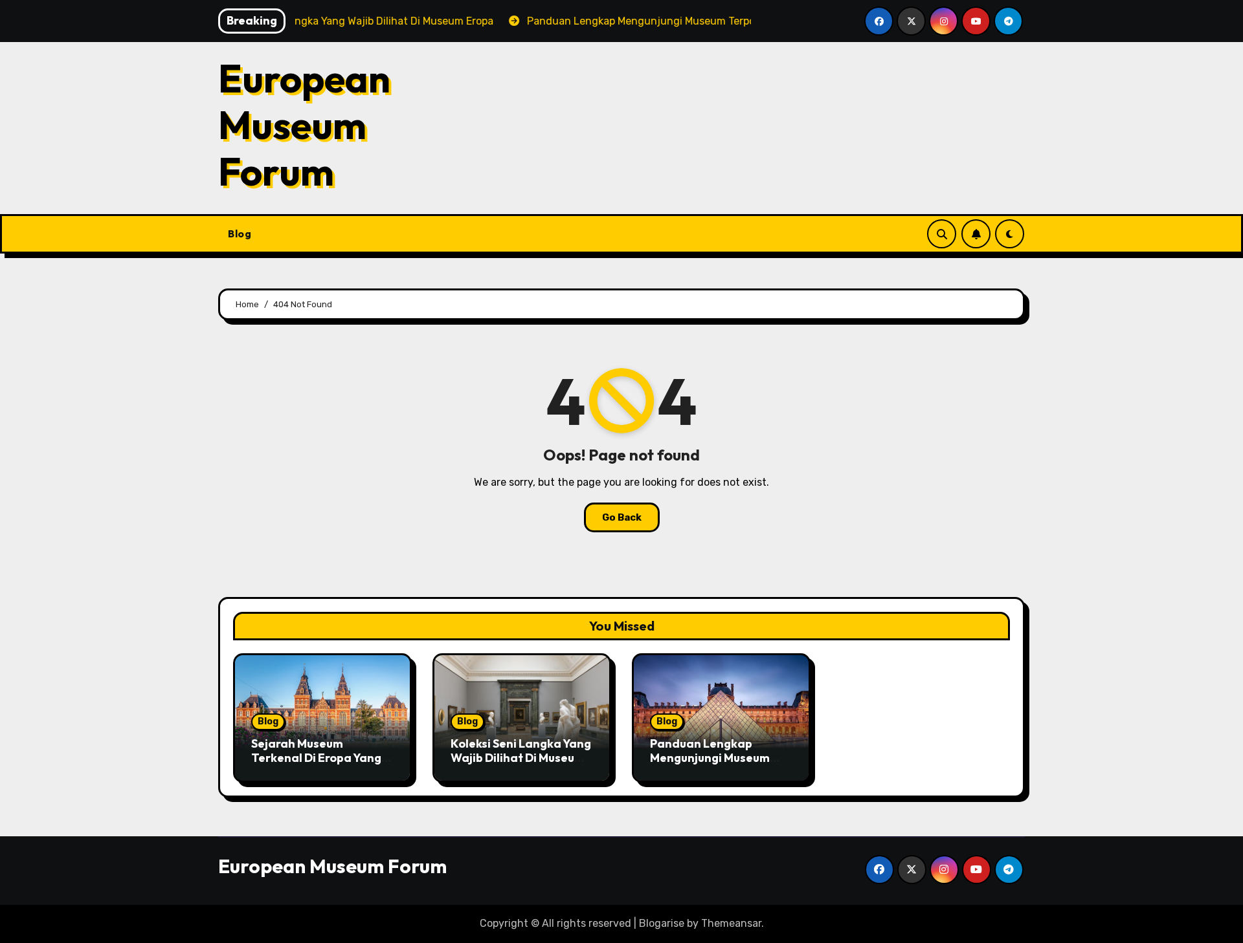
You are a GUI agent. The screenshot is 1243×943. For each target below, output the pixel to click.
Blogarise (661, 923)
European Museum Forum (304, 125)
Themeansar (731, 923)
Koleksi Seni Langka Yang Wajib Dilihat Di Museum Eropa (521, 757)
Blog (239, 233)
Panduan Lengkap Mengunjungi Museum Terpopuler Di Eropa (710, 757)
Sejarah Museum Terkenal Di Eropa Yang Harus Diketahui (316, 757)
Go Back (622, 517)
